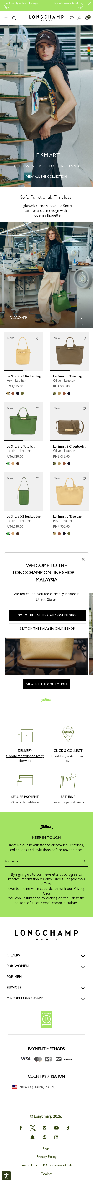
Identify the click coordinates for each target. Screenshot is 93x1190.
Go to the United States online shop (48, 615)
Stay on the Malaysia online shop (47, 628)
